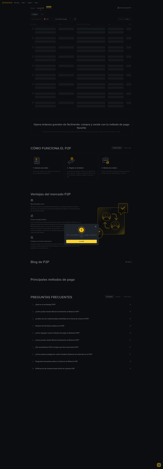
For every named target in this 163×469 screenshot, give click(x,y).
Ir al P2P (81, 241)
